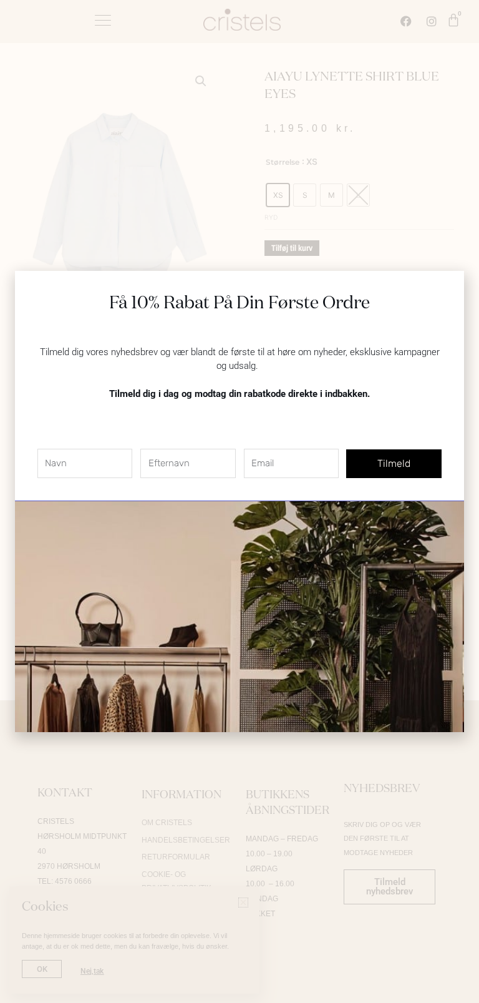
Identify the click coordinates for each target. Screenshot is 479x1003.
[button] (447, 288)
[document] (239, 501)
